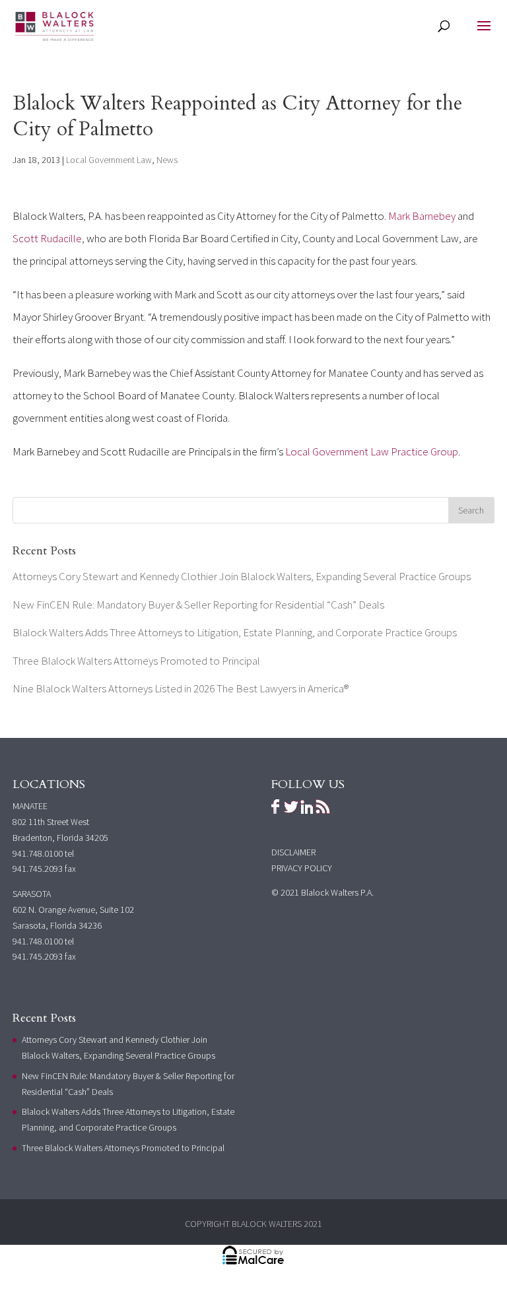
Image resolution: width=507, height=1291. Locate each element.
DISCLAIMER (293, 852)
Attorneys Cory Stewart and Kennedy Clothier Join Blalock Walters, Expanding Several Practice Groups (242, 576)
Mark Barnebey (422, 216)
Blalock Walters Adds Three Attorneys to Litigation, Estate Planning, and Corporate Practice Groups (235, 632)
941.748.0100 (38, 853)
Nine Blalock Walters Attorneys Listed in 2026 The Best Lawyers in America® (181, 688)
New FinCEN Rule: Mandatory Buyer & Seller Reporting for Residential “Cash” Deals (198, 604)
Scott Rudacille (47, 238)
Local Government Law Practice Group (371, 451)
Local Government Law (109, 160)
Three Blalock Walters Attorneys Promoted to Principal (136, 660)
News (167, 160)
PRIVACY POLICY (301, 868)
